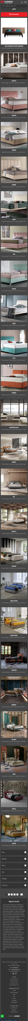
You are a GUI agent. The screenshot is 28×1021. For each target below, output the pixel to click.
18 (21, 894)
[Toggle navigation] (25, 2)
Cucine (14, 977)
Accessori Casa (14, 1006)
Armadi (14, 998)
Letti (15, 5)
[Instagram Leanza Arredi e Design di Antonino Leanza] (15, 973)
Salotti (14, 994)
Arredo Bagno (14, 1002)
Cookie (5, 1020)
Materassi (14, 1009)
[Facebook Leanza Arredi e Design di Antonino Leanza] (12, 973)
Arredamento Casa (9, 5)
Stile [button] (3, 872)
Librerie (14, 990)
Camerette (14, 1000)
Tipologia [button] (4, 878)
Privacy (2, 1020)
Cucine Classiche (14, 981)
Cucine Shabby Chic (13, 985)
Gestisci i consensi (13, 1020)
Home (3, 5)
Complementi (14, 1007)
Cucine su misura (14, 983)
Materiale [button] (4, 859)
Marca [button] (3, 852)
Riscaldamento (14, 1011)
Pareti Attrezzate (14, 992)
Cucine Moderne (14, 979)
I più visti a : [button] (5, 885)
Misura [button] (3, 865)
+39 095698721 (14, 967)
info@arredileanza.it (15, 969)
